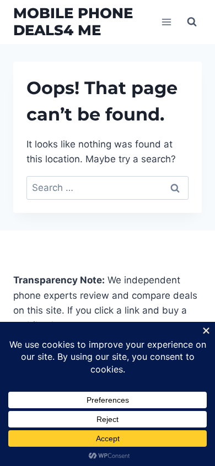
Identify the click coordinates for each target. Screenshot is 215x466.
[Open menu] (166, 21)
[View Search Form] (192, 22)
